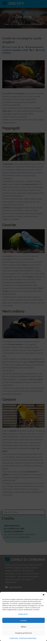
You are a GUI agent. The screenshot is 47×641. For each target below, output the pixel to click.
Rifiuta (23, 627)
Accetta (23, 620)
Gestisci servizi (23, 614)
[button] (43, 595)
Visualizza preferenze (23, 633)
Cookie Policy (13, 638)
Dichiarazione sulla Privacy (27, 638)
